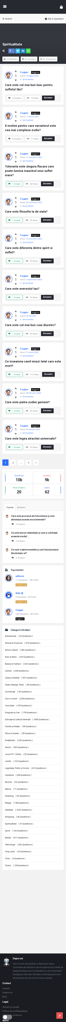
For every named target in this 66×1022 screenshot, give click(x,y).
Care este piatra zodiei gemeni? (27, 402)
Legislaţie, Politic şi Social (26, 768)
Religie (17, 803)
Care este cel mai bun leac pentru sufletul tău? (29, 87)
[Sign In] (61, 7)
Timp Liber (18, 851)
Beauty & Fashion (22, 664)
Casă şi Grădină (21, 678)
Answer (48, 97)
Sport (16, 830)
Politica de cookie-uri (12, 1015)
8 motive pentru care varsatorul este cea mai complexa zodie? (31, 128)
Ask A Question (56, 18)
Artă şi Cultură (20, 650)
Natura (16, 789)
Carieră (17, 671)
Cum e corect (20, 698)
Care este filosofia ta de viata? (26, 211)
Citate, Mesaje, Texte (22, 684)
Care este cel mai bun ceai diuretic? (30, 325)
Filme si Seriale (20, 733)
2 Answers (20, 524)
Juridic (17, 761)
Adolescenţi (19, 636)
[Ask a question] (59, 1015)
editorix (20, 576)
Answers (21, 507)
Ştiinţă (17, 837)
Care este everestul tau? (22, 288)
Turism (17, 865)
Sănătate (18, 810)
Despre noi (7, 992)
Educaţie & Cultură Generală (27, 719)
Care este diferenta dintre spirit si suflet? (29, 250)
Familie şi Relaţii (20, 726)
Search (8, 18)
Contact (6, 988)
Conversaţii (18, 691)
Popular (10, 507)
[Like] (16, 71)
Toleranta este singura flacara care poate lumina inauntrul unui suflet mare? (30, 171)
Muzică (16, 782)
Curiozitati (18, 705)
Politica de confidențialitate (14, 1011)
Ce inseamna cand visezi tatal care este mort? (33, 364)
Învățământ (19, 740)
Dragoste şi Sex (21, 712)
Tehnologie (19, 844)
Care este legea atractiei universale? (30, 438)
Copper (24, 72)
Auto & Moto (20, 657)
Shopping (18, 817)
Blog (4, 996)
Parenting (17, 796)
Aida (18, 593)
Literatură (18, 775)
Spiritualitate (28, 79)
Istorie (17, 747)
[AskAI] (33, 7)
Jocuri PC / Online (21, 754)
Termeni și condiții (10, 1007)
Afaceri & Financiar (22, 643)
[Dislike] (16, 80)
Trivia (15, 858)
